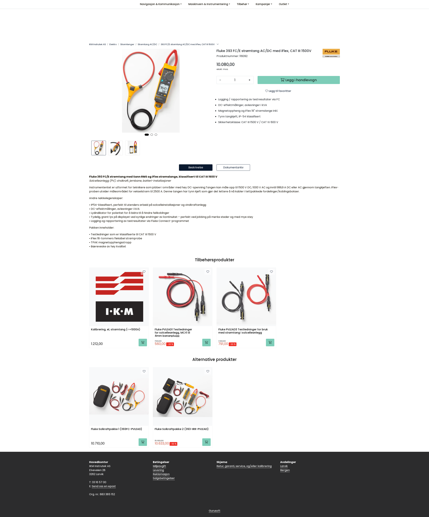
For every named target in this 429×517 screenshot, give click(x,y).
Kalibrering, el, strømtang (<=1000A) (115, 329)
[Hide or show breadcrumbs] (217, 44)
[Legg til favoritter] (144, 272)
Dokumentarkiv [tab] (233, 167)
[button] (147, 135)
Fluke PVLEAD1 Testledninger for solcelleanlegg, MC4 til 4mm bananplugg (173, 332)
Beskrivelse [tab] (195, 167)
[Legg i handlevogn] (143, 342)
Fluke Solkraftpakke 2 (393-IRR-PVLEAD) (182, 429)
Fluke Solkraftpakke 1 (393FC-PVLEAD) (116, 429)
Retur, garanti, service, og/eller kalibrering (244, 466)
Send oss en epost (104, 486)
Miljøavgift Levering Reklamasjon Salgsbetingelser (164, 472)
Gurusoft (214, 511)
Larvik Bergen (285, 468)
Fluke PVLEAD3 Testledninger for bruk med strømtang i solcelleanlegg (243, 331)
